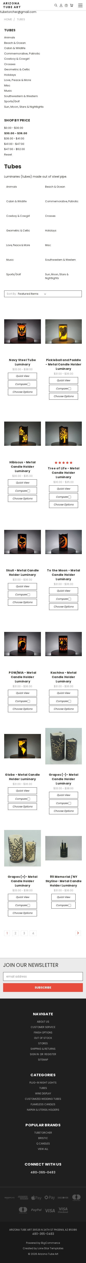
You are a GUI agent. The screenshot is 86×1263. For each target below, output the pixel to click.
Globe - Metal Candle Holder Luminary (22, 777)
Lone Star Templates (50, 1248)
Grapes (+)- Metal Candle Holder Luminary (22, 881)
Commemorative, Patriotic (22, 54)
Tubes (43, 1088)
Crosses (9, 64)
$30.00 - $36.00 (15, 133)
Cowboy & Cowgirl (16, 59)
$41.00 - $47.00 (14, 144)
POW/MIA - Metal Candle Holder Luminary (22, 677)
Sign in (34, 1054)
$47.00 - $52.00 (14, 149)
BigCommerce (50, 1243)
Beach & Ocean (15, 43)
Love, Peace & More (17, 80)
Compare (21, 384)
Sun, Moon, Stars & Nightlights (24, 107)
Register (50, 1054)
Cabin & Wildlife (14, 48)
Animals (9, 37)
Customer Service (43, 1027)
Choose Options (22, 392)
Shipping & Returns (43, 1049)
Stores (43, 1043)
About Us (43, 1021)
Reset (8, 155)
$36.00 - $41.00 (14, 138)
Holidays (10, 75)
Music (8, 91)
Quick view (22, 376)
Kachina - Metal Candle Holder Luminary (64, 677)
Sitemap (43, 1059)
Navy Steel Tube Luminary (22, 362)
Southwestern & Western (21, 96)
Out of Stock (43, 1038)
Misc (7, 85)
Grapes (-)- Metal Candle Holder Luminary (63, 779)
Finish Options (43, 1032)
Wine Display (43, 1093)
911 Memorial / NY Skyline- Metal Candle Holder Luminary (64, 881)
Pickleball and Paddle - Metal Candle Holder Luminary (63, 364)
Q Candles (43, 1143)
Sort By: (11, 294)
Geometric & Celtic (17, 69)
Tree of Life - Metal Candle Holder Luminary (63, 472)
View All (43, 1149)
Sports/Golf (12, 101)
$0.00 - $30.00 (13, 128)
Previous (6, 1259)
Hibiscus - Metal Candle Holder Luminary (22, 466)
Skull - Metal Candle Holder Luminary (22, 572)
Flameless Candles (43, 1104)
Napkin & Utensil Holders (43, 1109)
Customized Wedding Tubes (43, 1099)
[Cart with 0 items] (71, 5)
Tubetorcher (43, 1132)
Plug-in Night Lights (43, 1082)
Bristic (43, 1138)
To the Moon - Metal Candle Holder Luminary (63, 574)
